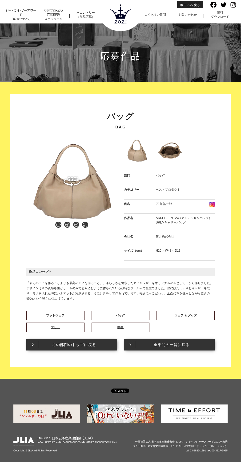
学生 (120, 327)
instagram (212, 204)
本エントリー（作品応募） (85, 15)
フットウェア (55, 315)
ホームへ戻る (190, 5)
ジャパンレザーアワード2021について (21, 15)
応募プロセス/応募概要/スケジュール (53, 15)
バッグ (120, 315)
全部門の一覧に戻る (172, 345)
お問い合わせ (187, 14)
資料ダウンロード (220, 15)
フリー (55, 327)
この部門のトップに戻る (74, 345)
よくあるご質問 (155, 14)
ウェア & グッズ (185, 315)
